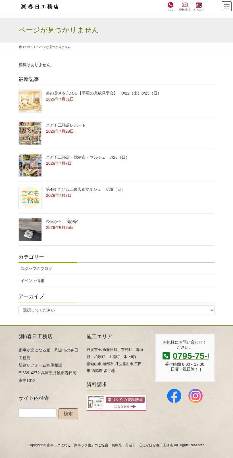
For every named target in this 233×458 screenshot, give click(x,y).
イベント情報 (32, 280)
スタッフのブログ (36, 268)
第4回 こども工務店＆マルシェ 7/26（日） (85, 189)
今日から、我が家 (62, 221)
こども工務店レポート (66, 125)
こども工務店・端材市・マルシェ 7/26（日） (88, 157)
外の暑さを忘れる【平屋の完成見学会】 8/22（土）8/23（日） (103, 93)
